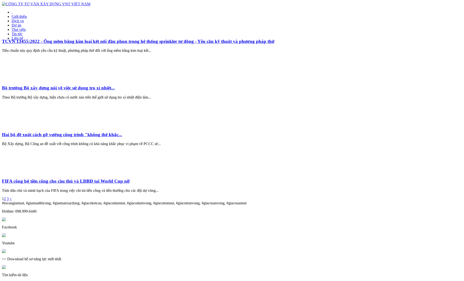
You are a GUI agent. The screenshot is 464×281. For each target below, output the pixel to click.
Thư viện (19, 29)
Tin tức (17, 34)
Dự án (16, 25)
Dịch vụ (18, 21)
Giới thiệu (19, 16)
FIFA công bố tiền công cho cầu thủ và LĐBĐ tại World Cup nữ (66, 181)
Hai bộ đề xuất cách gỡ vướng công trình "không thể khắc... (62, 134)
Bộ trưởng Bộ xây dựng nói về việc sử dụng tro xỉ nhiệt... (58, 87)
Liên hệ (17, 38)
